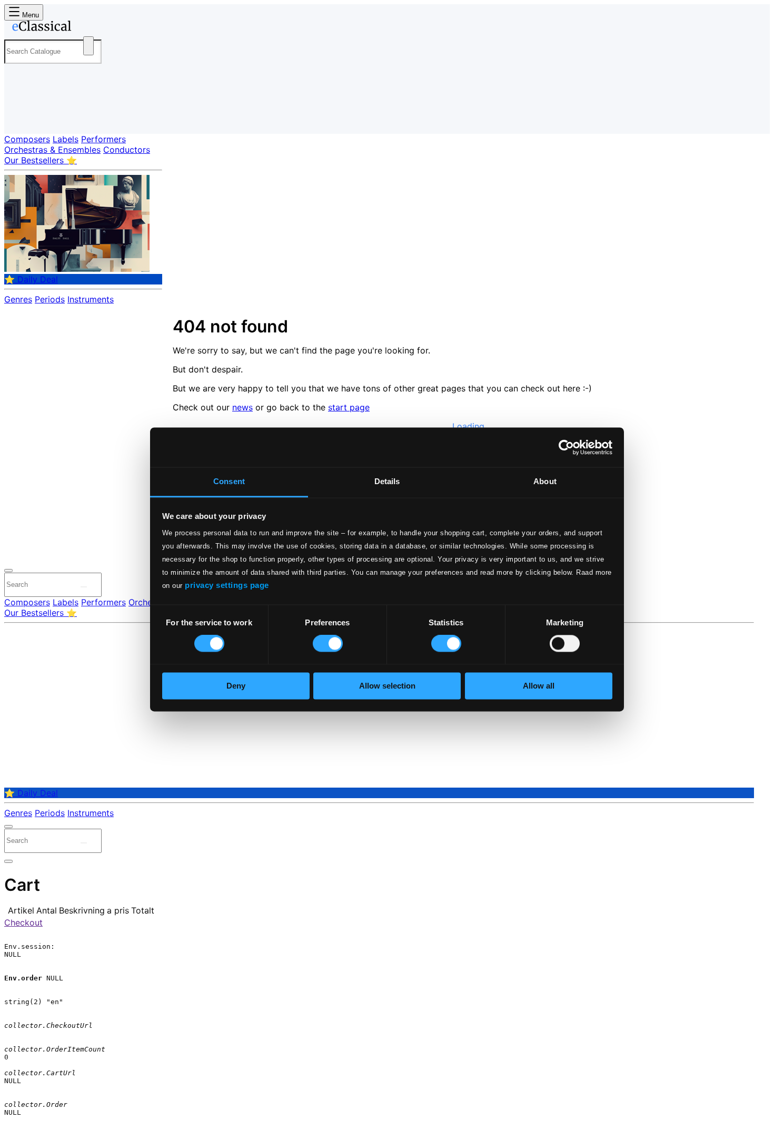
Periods (50, 299)
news (242, 407)
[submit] (84, 586)
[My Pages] (22, 117)
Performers (103, 139)
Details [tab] (387, 481)
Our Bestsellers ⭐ (40, 160)
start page (349, 407)
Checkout (23, 922)
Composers (27, 139)
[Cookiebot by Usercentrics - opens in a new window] (566, 447)
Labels (65, 139)
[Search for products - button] (88, 45)
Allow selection (387, 685)
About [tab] (545, 481)
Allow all (538, 685)
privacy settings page (227, 585)
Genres (18, 299)
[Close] (8, 570)
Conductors (126, 149)
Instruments (90, 299)
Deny (235, 685)
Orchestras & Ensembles (52, 149)
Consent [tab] (229, 481)
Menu (29, 15)
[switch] (328, 643)
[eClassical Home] (88, 28)
